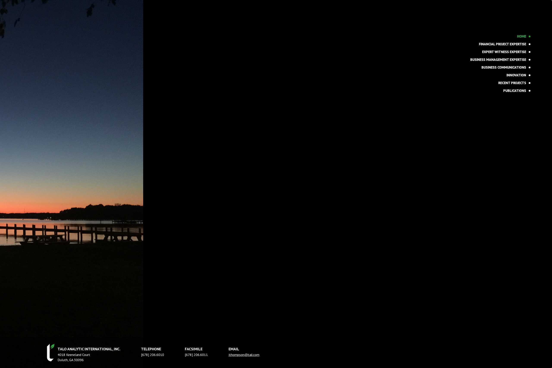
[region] (276, 184)
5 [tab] (67, 38)
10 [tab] (92, 38)
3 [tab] (57, 38)
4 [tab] (62, 38)
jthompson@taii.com (244, 354)
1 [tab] (48, 38)
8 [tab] (82, 38)
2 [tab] (53, 38)
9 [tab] (87, 38)
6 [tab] (72, 38)
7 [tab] (77, 38)
